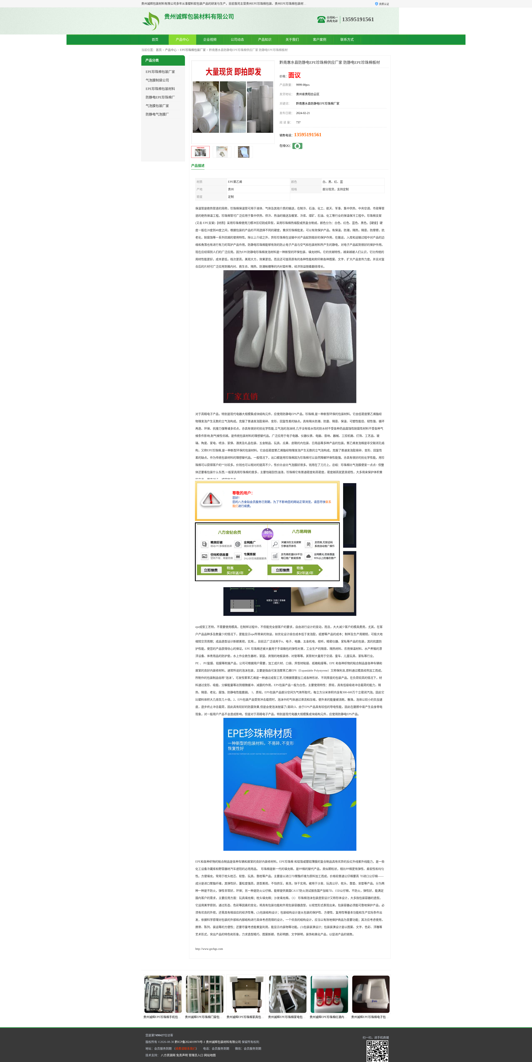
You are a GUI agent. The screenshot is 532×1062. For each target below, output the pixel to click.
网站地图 (210, 1055)
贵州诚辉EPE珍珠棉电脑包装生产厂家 (334, 1017)
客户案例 (319, 39)
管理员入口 (196, 1055)
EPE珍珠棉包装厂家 (193, 50)
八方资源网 (168, 1055)
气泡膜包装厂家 (157, 106)
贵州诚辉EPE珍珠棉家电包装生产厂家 (209, 1017)
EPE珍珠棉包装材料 (160, 89)
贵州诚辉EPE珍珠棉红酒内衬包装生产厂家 (254, 1017)
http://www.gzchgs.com (209, 948)
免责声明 (182, 1055)
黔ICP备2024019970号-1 (190, 1042)
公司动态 (237, 39)
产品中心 (182, 39)
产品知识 (264, 39)
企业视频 (210, 39)
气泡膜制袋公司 (157, 80)
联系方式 (347, 39)
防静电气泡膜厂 (157, 114)
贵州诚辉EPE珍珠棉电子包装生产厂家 (292, 1017)
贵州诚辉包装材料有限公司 (223, 1042)
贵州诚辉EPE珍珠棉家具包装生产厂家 (167, 1017)
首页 (155, 39)
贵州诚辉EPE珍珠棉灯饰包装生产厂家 (375, 1017)
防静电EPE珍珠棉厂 (160, 97)
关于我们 (292, 39)
